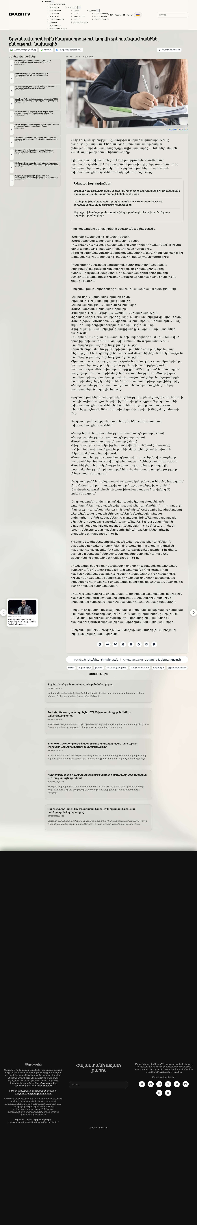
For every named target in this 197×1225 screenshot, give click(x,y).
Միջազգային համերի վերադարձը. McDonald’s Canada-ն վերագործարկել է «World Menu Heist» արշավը (33, 151)
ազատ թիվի (85, 667)
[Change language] (138, 14)
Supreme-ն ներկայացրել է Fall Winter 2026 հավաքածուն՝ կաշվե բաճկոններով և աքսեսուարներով (31, 74)
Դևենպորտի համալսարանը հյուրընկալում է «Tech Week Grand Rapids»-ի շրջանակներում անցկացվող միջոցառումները (118, 203)
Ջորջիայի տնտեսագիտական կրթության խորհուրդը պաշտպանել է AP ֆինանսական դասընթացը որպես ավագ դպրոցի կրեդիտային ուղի (127, 192)
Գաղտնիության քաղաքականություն (33, 1093)
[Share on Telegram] (100, 644)
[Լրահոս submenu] (52, 1)
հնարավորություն (140, 667)
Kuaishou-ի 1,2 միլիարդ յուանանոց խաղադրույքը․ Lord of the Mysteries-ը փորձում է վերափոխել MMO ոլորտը (35, 138)
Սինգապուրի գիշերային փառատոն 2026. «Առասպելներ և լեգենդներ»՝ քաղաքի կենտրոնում (36, 176)
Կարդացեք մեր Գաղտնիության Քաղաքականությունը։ (35, 1084)
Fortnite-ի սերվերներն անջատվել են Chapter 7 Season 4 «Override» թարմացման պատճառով (36, 125)
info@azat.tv (164, 1072)
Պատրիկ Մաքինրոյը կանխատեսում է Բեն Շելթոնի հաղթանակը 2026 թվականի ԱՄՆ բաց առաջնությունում (97, 776)
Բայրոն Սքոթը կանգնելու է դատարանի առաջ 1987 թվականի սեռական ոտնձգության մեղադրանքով (92, 810)
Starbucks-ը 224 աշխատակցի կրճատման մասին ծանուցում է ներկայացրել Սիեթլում (35, 87)
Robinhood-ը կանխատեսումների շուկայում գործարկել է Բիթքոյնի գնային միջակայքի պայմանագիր (32, 61)
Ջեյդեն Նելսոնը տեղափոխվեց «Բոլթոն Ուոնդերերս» (80, 684)
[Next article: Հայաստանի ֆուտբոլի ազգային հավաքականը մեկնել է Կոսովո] (193, 612)
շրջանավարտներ (177, 667)
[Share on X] (131, 644)
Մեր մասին (14, 1091)
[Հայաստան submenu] (79, 7)
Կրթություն (88, 56)
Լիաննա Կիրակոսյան (102, 659)
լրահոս (98, 667)
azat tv (71, 667)
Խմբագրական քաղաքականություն (39, 1091)
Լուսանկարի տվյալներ (178, 129)
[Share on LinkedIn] (146, 644)
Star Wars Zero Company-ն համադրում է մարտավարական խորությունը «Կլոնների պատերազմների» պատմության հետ (92, 745)
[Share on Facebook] (139, 644)
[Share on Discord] (108, 644)
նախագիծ (158, 667)
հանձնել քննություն (116, 667)
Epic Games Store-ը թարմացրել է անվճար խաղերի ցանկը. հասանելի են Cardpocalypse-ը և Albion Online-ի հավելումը (37, 164)
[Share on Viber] (154, 644)
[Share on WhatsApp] (123, 644)
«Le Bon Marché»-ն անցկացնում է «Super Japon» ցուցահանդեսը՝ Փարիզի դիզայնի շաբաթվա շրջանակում (34, 112)
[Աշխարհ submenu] (98, 10)
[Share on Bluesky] (115, 644)
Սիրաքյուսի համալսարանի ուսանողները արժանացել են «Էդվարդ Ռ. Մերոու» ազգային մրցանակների (122, 214)
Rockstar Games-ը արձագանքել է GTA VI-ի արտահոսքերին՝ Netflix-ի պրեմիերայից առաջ (90, 714)
